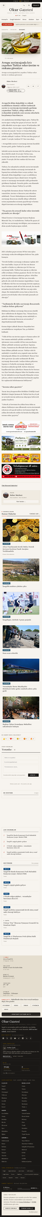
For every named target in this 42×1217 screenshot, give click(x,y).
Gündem (31, 19)
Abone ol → (34, 1188)
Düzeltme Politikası (27, 1144)
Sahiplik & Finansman (28, 1147)
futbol (16, 1177)
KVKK (23, 1153)
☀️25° (21, 1)
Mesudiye (24, 1098)
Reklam (4, 1147)
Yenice (24, 1089)
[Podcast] (30, 1038)
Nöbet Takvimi (18, 1056)
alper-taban (21, 1171)
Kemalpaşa (25, 1092)
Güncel (4, 1177)
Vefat (6, 1009)
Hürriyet (24, 1095)
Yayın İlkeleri (26, 1141)
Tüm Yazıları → (21, 501)
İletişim (4, 1153)
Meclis (4, 1122)
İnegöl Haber (6, 1174)
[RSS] (26, 1038)
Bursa (24, 19)
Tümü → (24, 1107)
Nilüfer (4, 1089)
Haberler (11, 1177)
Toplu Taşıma (26, 1134)
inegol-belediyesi (12, 1171)
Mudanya (4, 1098)
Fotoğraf (6, 1005)
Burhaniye (25, 1104)
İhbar (26, 1005)
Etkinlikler (5, 1131)
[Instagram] (11, 1038)
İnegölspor (19, 1174)
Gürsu (3, 1104)
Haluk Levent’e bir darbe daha (12, 967)
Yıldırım (4, 1095)
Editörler (4, 1162)
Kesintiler (24, 1128)
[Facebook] (3, 1038)
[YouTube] (15, 1038)
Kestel (3, 1107)
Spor (37, 19)
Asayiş (3, 1116)
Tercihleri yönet (33, 1212)
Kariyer (4, 1150)
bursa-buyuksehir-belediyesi (32, 1174)
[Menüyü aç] (4, 5)
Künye (3, 1144)
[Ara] (29, 5)
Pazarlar (24, 1131)
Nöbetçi (24, 1119)
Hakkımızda (5, 1141)
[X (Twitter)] (7, 1038)
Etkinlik (36, 1005)
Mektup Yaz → (7, 1056)
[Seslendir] (33, 86)
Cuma (23, 1086)
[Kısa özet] (38, 86)
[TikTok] (18, 1038)
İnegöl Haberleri (15, 19)
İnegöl (3, 1086)
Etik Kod (24, 1150)
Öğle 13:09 (26, 1)
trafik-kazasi (30, 1171)
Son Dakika (5, 1113)
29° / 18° (6, 985)
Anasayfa (5, 19)
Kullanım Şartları (27, 1162)
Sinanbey (24, 1101)
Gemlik (4, 1101)
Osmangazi (5, 1092)
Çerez (23, 1156)
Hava (23, 1122)
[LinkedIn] (22, 1038)
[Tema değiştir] (24, 5)
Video (16, 1005)
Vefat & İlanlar (26, 1113)
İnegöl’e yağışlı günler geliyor (31, 24)
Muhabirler (5, 1159)
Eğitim (3, 1134)
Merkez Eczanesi (8, 976)
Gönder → (33, 775)
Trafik (23, 1125)
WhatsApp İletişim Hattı (21, 1014)
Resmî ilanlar (25, 1116)
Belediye (4, 1119)
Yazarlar (4, 1156)
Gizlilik (24, 1159)
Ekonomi (14, 29)
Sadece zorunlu (11, 1208)
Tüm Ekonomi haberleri (9, 485)
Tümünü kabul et (27, 1208)
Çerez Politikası (24, 1202)
